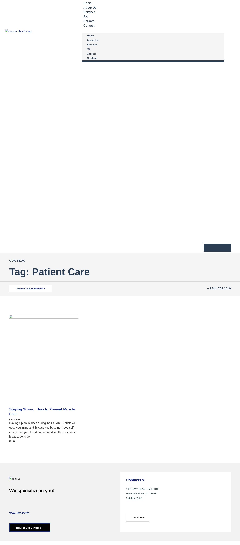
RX (88, 49)
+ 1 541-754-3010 (219, 288)
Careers (91, 53)
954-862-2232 (19, 513)
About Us (93, 40)
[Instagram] (138, 507)
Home (90, 35)
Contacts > (135, 480)
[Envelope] (217, 247)
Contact (88, 25)
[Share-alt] (224, 247)
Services (89, 12)
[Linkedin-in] (147, 507)
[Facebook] (130, 507)
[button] (153, 30)
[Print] (209, 247)
